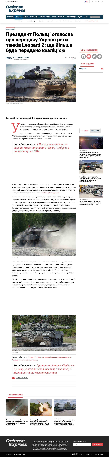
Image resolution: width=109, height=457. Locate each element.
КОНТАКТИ (100, 454)
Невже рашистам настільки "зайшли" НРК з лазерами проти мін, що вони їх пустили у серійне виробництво (90, 155)
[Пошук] (101, 17)
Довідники (50, 21)
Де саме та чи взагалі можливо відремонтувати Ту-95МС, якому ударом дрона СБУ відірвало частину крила (17, 422)
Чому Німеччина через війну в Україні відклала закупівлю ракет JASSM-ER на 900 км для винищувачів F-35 (90, 179)
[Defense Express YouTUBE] (96, 2)
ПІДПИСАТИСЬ (98, 444)
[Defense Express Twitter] (99, 2)
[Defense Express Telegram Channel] (102, 2)
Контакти (78, 21)
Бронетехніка (19, 377)
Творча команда (30, 21)
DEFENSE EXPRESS (21, 57)
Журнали (41, 21)
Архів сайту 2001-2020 (91, 21)
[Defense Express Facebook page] (92, 2)
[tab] (84, 131)
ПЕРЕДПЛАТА (93, 454)
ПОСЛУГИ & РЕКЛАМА (84, 454)
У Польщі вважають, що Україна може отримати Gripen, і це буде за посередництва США (41, 148)
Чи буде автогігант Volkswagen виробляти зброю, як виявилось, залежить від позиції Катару (90, 203)
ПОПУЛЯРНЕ (95, 131)
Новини (13, 29)
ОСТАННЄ (84, 131)
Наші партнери (68, 21)
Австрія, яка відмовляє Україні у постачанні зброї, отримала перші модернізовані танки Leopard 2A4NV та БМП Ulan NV (64, 422)
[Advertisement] (68, 9)
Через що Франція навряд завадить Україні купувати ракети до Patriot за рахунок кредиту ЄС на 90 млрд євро (39, 422)
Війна (25, 377)
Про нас (20, 21)
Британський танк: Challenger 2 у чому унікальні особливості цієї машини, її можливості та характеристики (44, 369)
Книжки (58, 21)
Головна (8, 29)
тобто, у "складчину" (50, 193)
